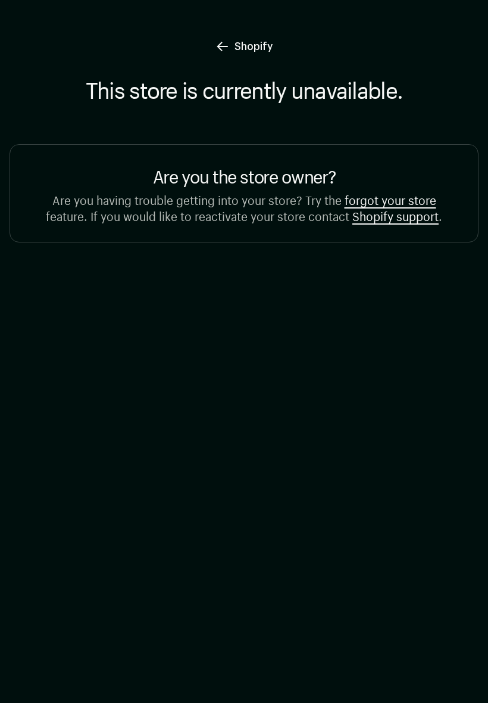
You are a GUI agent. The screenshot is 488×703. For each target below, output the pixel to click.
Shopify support (395, 215)
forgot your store (390, 198)
